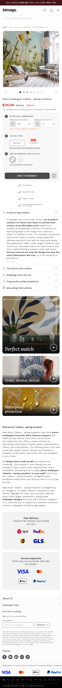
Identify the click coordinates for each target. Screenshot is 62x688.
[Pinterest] (16, 657)
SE (45, 680)
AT (49, 680)
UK (13, 680)
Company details (44, 665)
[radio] (17, 143)
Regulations (7, 665)
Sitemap (58, 665)
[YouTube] (10, 657)
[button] (12, 159)
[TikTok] (28, 657)
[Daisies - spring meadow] (54, 176)
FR (18, 680)
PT (36, 680)
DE (22, 680)
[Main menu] (58, 10)
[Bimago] (10, 10)
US (3, 680)
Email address (7, 620)
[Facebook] (4, 657)
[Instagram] (22, 657)
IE (58, 680)
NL (31, 680)
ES (40, 680)
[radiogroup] (31, 143)
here (31, 644)
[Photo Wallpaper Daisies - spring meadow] (57, 34)
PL (8, 680)
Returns (32, 665)
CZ (54, 680)
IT (27, 680)
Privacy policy (21, 665)
